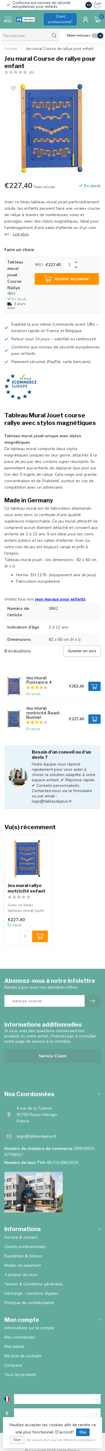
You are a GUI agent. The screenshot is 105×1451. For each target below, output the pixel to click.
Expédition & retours (23, 1256)
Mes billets (14, 1346)
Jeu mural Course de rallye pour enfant (59, 48)
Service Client (52, 1056)
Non (17, 1440)
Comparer (13, 1365)
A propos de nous (20, 1275)
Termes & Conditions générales (33, 1284)
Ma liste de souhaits (23, 1356)
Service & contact (20, 1237)
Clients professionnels (25, 1246)
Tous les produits (20, 1374)
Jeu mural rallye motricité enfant (27, 888)
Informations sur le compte (29, 1328)
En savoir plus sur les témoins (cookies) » (61, 1439)
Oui (82, 1432)
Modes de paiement (22, 1265)
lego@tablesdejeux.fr (37, 1136)
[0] (97, 19)
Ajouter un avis (82, 651)
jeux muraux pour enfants (60, 599)
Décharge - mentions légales (31, 1293)
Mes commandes (19, 1337)
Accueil (10, 48)
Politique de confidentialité (29, 1303)
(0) (31, 72)
